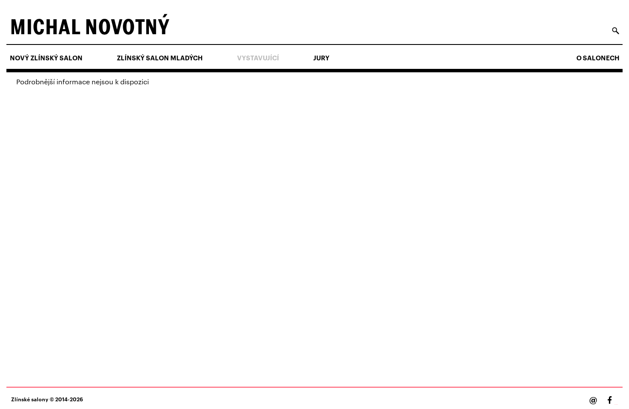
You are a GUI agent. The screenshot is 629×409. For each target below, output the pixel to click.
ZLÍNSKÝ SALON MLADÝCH (160, 57)
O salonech (598, 57)
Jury (321, 57)
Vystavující (258, 57)
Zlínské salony (29, 399)
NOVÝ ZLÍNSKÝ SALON (46, 57)
